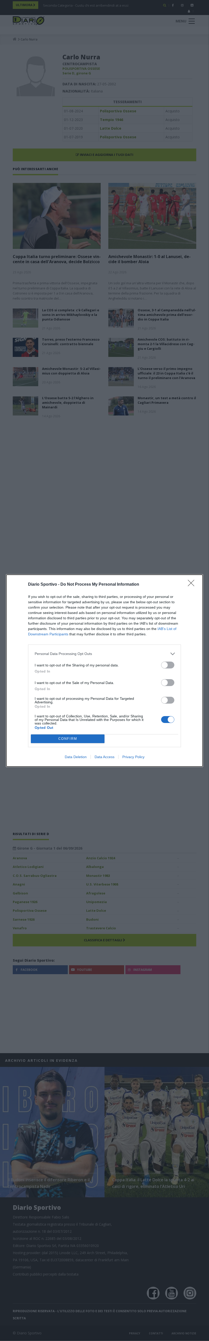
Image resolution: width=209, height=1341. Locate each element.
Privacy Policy (133, 757)
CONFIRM (67, 739)
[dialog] (104, 671)
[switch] (167, 665)
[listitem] (104, 653)
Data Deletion (76, 757)
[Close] (193, 584)
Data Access (104, 757)
